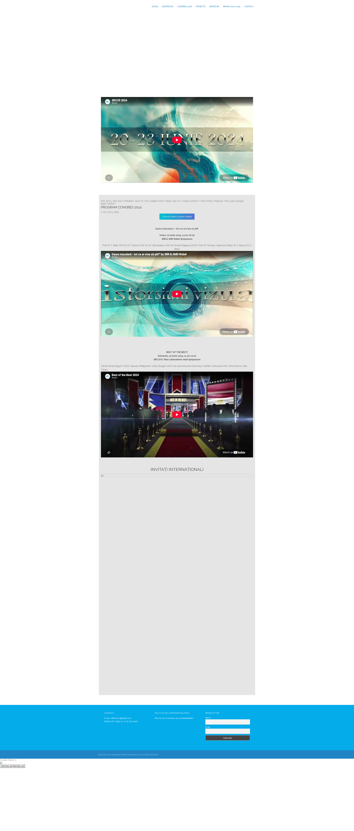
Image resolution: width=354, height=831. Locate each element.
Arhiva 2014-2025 (231, 6)
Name (208, 718)
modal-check (7, 760)
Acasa (155, 6)
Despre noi (167, 6)
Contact (249, 6)
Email (207, 727)
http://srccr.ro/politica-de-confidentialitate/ (174, 718)
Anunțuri (214, 6)
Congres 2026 (184, 6)
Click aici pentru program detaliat (177, 216)
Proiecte (200, 6)
